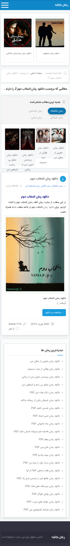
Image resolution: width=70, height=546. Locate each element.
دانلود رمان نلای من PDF (47, 447)
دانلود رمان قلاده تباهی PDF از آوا (43, 471)
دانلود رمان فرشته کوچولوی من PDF (42, 510)
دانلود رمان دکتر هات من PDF (45, 393)
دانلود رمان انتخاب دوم (44, 178)
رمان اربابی (36, 118)
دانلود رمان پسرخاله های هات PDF (42, 486)
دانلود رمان (48, 207)
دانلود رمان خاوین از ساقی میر (45, 361)
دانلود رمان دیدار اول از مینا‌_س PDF (41, 463)
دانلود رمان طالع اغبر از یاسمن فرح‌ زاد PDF (38, 478)
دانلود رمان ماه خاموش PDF (46, 424)
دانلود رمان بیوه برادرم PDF (46, 455)
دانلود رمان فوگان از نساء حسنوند (43, 369)
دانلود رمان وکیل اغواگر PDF (46, 494)
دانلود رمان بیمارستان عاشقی (24, 53)
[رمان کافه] (59, 5)
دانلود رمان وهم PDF (49, 439)
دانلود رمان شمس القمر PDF (45, 408)
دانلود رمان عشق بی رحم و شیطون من (41, 385)
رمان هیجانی (56, 118)
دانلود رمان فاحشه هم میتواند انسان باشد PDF (37, 432)
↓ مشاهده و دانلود (54, 313)
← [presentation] (7, 32)
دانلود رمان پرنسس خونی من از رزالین (41, 377)
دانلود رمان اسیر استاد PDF (46, 416)
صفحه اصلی (36, 73)
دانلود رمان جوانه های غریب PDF (43, 502)
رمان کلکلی (46, 186)
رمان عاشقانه (57, 111)
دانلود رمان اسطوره (56, 53)
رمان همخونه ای (33, 186)
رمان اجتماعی (35, 111)
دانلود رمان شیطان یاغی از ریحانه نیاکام (40, 400)
